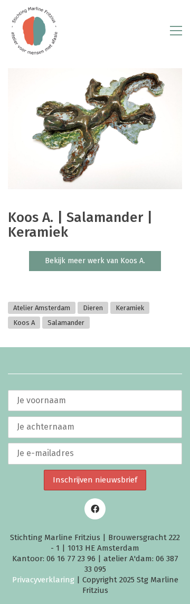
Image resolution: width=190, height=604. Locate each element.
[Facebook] (95, 508)
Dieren (93, 308)
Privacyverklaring (43, 579)
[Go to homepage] (34, 30)
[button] (176, 30)
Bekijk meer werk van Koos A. (95, 260)
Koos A (24, 323)
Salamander (66, 323)
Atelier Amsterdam (41, 308)
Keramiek (130, 308)
